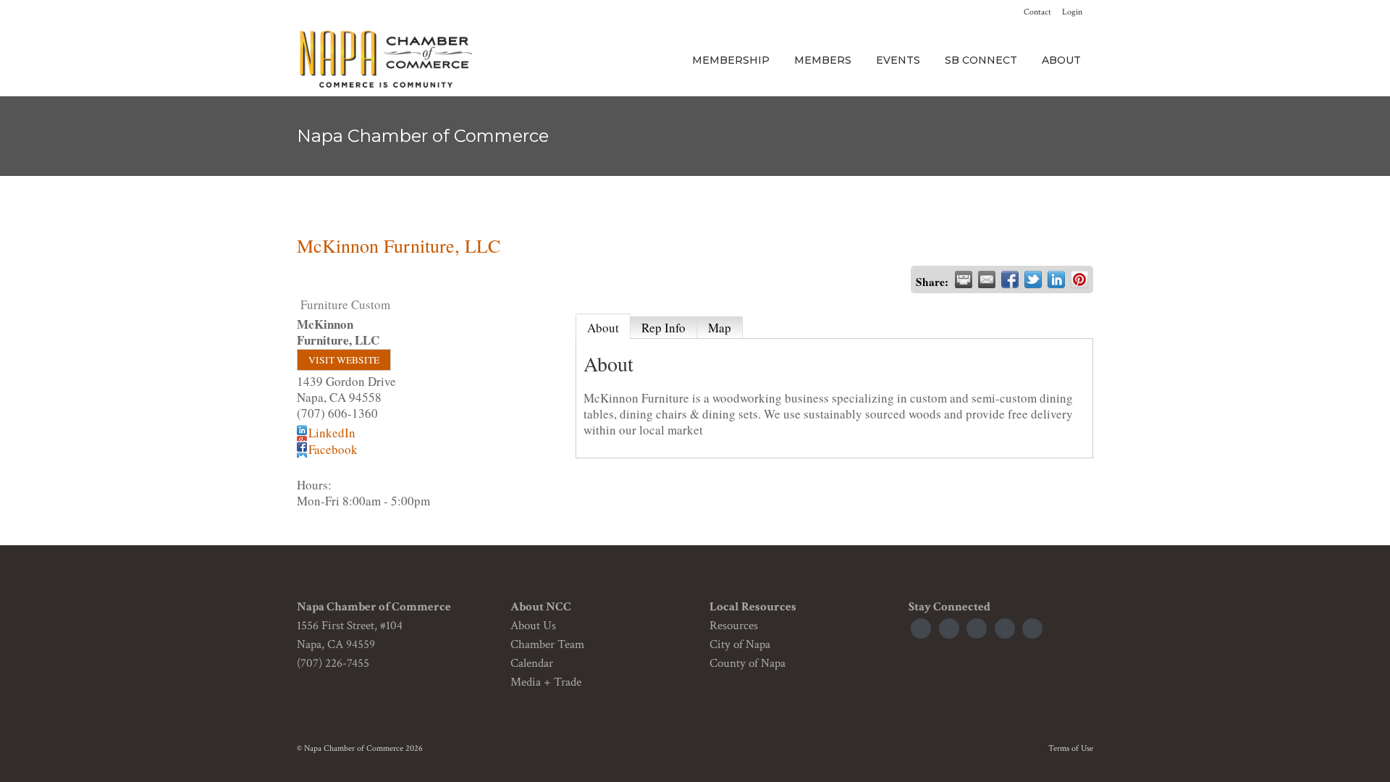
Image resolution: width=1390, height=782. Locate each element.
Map (719, 327)
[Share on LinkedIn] (1056, 279)
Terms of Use (1070, 748)
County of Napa (747, 663)
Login (1072, 12)
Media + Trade (545, 682)
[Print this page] (963, 279)
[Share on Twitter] (1033, 279)
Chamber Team (547, 644)
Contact (1037, 12)
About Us (533, 626)
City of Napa (739, 644)
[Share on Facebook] (1010, 279)
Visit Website (343, 359)
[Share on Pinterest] (1079, 279)
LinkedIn (331, 432)
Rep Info (663, 327)
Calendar (531, 663)
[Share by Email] (986, 279)
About (603, 327)
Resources (733, 626)
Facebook (333, 449)
